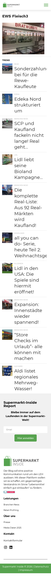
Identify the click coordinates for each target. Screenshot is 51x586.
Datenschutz (41, 566)
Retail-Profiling (11, 510)
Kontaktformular (13, 540)
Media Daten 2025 (12, 527)
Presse (7, 522)
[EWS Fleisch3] (23, 53)
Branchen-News (11, 504)
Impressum (26, 570)
